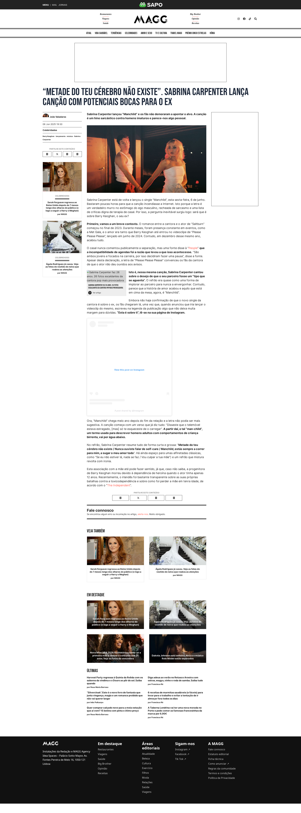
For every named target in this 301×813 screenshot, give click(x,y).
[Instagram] (238, 19)
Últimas (92, 670)
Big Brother (195, 14)
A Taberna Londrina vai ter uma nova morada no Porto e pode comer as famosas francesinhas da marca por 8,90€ (175, 710)
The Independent (118, 485)
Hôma (212, 33)
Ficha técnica (215, 759)
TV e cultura (161, 33)
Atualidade (148, 754)
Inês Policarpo (96, 702)
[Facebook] (244, 19)
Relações (147, 782)
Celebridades (50, 130)
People (193, 248)
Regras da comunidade (222, 768)
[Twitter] (250, 19)
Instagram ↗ (182, 749)
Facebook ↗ (182, 754)
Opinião (195, 19)
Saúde (105, 23)
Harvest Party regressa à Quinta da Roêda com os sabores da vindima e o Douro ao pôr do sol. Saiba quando (115, 680)
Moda (145, 777)
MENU (46, 5)
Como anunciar (218, 763)
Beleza (146, 758)
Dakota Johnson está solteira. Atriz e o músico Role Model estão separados (177, 657)
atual (88, 33)
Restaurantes (105, 14)
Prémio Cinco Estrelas (195, 33)
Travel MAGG (176, 33)
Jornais (62, 5)
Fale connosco (216, 749)
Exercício (147, 768)
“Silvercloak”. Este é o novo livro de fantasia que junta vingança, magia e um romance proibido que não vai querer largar (115, 695)
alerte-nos (143, 514)
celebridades (131, 33)
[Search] (255, 19)
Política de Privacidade (221, 778)
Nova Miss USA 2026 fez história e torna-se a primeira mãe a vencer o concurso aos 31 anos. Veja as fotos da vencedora (115, 655)
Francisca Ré (157, 684)
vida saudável (101, 33)
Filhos (145, 772)
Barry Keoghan (48, 136)
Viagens (105, 19)
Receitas (195, 23)
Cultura (146, 763)
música (70, 136)
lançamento (60, 136)
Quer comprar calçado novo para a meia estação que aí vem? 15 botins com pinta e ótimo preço (114, 709)
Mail (54, 5)
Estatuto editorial (218, 754)
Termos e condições (220, 773)
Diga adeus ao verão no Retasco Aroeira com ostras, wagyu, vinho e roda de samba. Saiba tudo (175, 679)
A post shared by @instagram (129, 410)
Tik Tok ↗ (180, 759)
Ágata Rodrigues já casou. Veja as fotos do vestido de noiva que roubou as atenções (62, 267)
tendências (116, 33)
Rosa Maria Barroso (99, 687)
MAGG (64, 214)
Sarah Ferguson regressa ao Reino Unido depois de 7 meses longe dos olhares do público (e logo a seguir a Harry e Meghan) (62, 206)
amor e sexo (146, 33)
